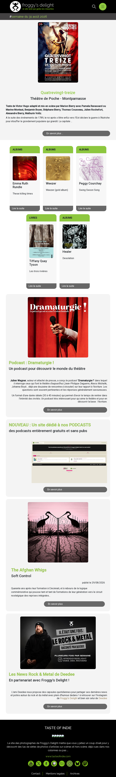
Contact (35, 773)
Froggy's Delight (68, 698)
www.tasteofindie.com (58, 756)
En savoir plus (54, 409)
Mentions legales (55, 773)
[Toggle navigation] (102, 6)
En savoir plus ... (54, 133)
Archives (75, 773)
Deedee (103, 698)
